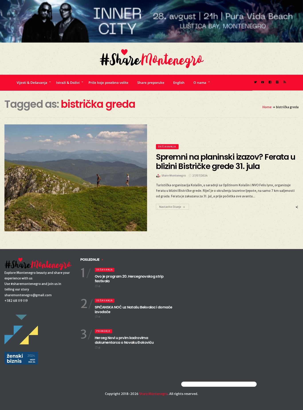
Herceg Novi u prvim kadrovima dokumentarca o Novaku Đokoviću (124, 340)
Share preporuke (150, 82)
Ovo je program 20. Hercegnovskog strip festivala (129, 279)
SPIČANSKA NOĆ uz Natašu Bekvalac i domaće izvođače (133, 309)
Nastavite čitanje (170, 206)
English (179, 82)
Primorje (103, 331)
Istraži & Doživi (68, 82)
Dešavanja (167, 146)
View (73, 178)
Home (267, 107)
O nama (199, 82)
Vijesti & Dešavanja (32, 82)
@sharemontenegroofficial (200, 384)
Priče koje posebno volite (108, 82)
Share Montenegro (153, 394)
